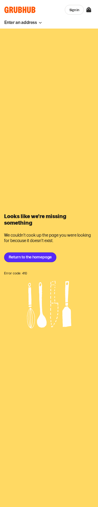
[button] (23, 22)
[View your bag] (88, 9)
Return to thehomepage (30, 257)
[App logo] (20, 10)
